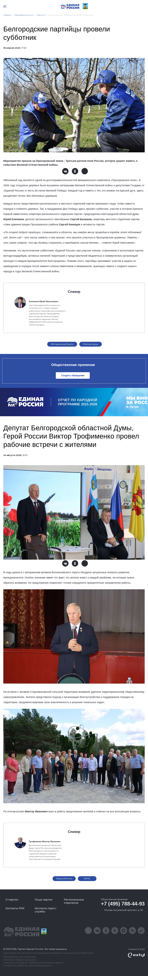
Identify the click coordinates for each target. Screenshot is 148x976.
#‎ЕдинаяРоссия (64, 878)
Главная (7, 15)
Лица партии (43, 899)
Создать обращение (72, 375)
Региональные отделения (74, 901)
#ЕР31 (87, 878)
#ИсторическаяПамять (62, 344)
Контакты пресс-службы (46, 910)
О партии (11, 899)
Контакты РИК (14, 908)
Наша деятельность (23, 15)
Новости (41, 15)
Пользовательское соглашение (19, 957)
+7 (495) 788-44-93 (123, 904)
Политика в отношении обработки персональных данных (33, 963)
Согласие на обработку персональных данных (27, 965)
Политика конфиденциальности (20, 960)
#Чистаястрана (90, 344)
